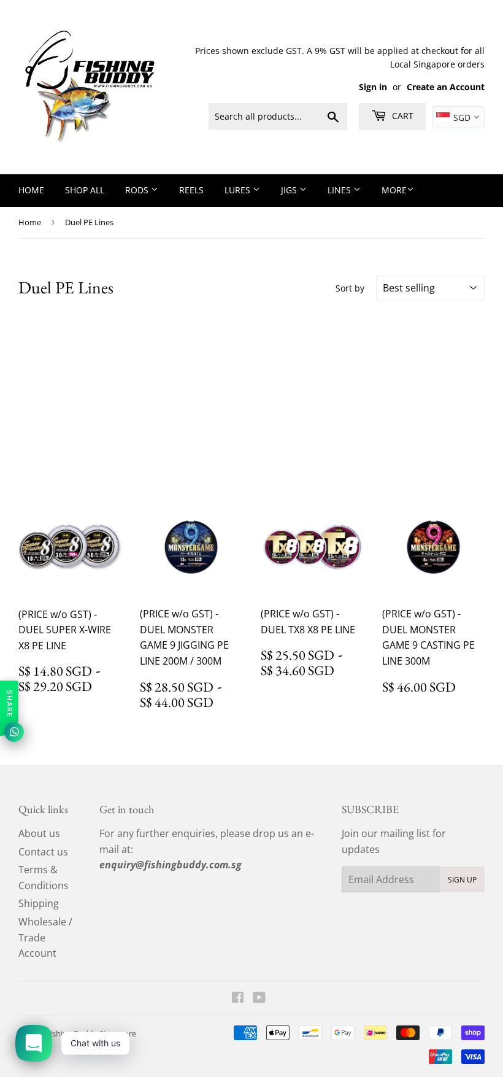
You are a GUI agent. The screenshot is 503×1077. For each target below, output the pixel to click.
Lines (340, 190)
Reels (191, 190)
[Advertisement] (251, 398)
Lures (239, 190)
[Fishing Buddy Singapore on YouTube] (259, 998)
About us (39, 833)
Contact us (43, 852)
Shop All (84, 190)
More (394, 190)
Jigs (290, 190)
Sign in (373, 87)
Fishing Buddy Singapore (91, 1033)
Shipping (38, 903)
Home (31, 190)
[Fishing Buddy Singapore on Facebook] (237, 998)
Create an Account (446, 87)
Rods (138, 190)
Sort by (350, 288)
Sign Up (462, 879)
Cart (401, 116)
